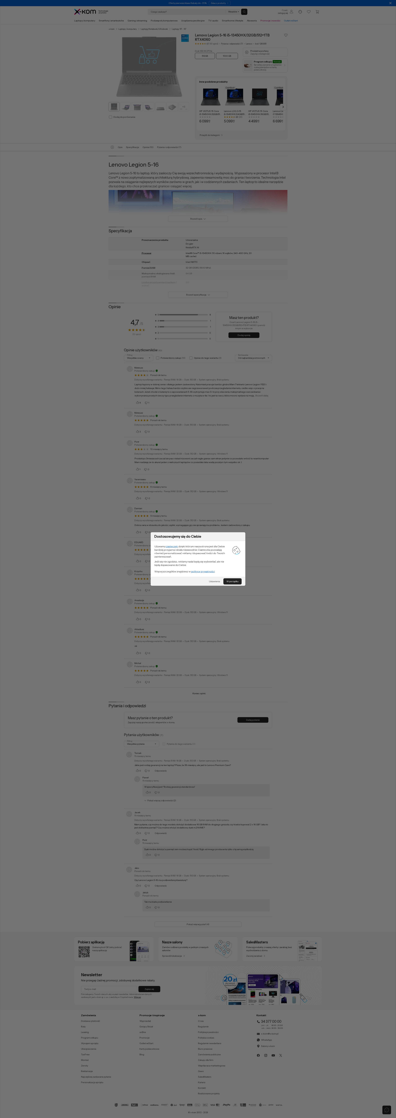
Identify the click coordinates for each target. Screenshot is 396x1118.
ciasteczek (172, 546)
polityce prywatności (203, 571)
